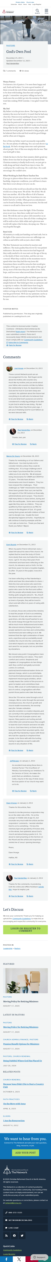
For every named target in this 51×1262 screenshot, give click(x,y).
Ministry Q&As (20, 2)
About (20, 4)
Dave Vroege (11, 803)
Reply (31, 419)
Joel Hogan (18, 368)
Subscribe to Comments (18, 343)
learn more (20, 332)
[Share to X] (19, 1259)
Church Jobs (30, 2)
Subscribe (14, 4)
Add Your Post (25, 1152)
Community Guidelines (33, 340)
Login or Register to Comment (25, 929)
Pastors (10, 46)
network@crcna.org (13, 1203)
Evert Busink (11, 545)
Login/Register (36, 4)
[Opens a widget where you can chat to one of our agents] (39, 1257)
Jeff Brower (14, 761)
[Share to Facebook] (6, 1259)
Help (29, 4)
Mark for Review (15, 345)
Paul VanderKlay (12, 64)
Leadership (7, 949)
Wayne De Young (13, 456)
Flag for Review (17, 419)
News (25, 4)
